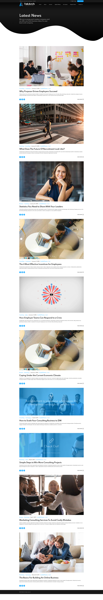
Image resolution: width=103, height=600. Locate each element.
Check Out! (51, 446)
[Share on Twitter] (22, 99)
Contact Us (81, 4)
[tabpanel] (51, 181)
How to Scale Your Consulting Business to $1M (40, 421)
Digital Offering (57, 4)
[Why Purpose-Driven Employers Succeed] (51, 66)
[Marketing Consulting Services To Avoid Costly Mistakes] (51, 495)
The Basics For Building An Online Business (38, 578)
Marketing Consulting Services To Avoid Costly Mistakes (45, 520)
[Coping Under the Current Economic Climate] (51, 350)
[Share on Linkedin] (24, 99)
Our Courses (65, 4)
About (45, 4)
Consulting (21, 88)
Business (21, 203)
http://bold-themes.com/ (51, 453)
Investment (28, 88)
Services (50, 4)
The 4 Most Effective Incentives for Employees (40, 264)
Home (40, 4)
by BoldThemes (44, 88)
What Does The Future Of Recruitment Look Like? (42, 149)
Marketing (26, 372)
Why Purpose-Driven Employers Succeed (38, 91)
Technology (28, 417)
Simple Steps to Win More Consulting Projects (40, 463)
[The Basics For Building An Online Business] (51, 552)
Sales (26, 315)
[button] (21, 239)
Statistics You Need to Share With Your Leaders (41, 207)
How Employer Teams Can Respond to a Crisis (40, 318)
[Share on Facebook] (20, 99)
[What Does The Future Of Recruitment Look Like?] (51, 124)
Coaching (21, 146)
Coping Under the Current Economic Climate (40, 375)
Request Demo (73, 4)
